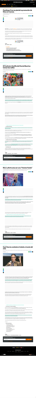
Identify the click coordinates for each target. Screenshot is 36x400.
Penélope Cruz (8, 44)
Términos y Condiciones (11, 57)
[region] (18, 399)
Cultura (12, 153)
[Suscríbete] (33, 0)
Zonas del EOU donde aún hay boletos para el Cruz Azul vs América (13, 50)
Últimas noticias (4, 4)
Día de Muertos (15, 153)
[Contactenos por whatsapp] (33, 2)
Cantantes (12, 232)
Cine (5, 44)
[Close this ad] (35, 397)
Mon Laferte (14, 232)
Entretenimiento (4, 8)
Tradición (6, 153)
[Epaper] (29, 0)
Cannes (10, 44)
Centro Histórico (9, 153)
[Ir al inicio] (7, 2)
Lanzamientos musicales (7, 232)
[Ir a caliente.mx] (26, 0)
